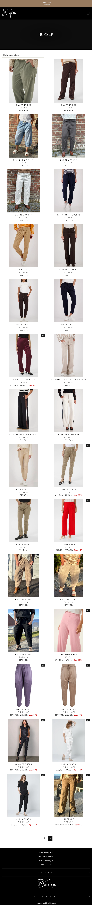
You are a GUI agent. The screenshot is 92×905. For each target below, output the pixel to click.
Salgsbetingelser (46, 852)
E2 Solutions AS (50, 903)
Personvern (46, 864)
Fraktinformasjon (46, 860)
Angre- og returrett (46, 856)
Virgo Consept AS (45, 896)
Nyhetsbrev (45, 872)
